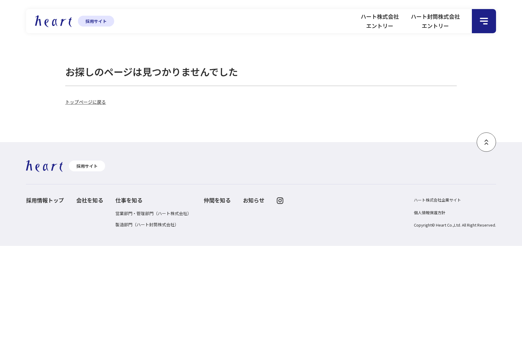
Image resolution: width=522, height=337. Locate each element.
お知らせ (254, 200)
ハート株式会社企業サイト (437, 200)
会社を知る (89, 200)
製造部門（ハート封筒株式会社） (147, 224)
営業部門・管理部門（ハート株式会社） (153, 213)
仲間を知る (217, 200)
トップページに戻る (85, 102)
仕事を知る (129, 200)
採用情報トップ (45, 200)
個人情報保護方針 (429, 212)
